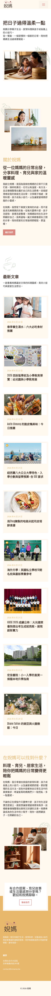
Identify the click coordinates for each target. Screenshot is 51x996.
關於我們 (9, 232)
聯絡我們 (25, 902)
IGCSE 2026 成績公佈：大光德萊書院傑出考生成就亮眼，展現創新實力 (25, 626)
